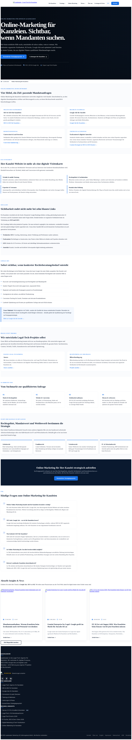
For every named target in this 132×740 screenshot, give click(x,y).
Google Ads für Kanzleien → (78, 123)
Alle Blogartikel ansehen (11, 642)
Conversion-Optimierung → (12, 142)
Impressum (108, 735)
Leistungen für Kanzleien (37, 56)
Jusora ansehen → (9, 367)
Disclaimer (128, 735)
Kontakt (115, 3)
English (101, 735)
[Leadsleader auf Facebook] (6, 678)
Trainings (62, 3)
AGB (122, 735)
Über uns (90, 3)
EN (108, 3)
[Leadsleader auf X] (2, 678)
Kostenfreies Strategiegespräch (12, 56)
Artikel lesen (6, 637)
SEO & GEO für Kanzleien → (12, 123)
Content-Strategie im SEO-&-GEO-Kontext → (83, 145)
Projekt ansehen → (75, 367)
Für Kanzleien (52, 3)
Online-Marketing (72, 3)
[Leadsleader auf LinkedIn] (10, 678)
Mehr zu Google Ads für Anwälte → (13, 318)
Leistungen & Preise (99, 3)
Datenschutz (116, 735)
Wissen (82, 3)
